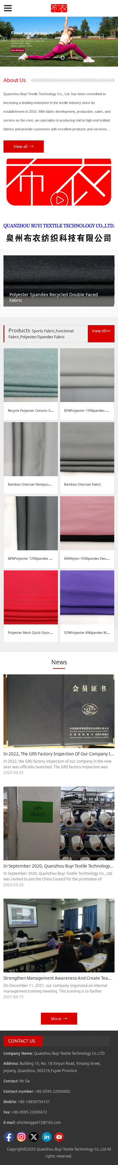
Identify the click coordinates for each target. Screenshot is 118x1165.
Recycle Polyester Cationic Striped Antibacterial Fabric (49, 410)
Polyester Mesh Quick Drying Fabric (34, 632)
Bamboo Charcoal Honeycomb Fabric (35, 484)
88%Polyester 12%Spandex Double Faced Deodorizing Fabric (53, 558)
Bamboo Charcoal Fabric (82, 484)
